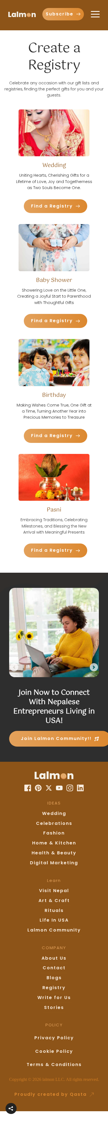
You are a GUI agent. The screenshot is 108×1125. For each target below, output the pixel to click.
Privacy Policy (54, 1038)
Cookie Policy (54, 1051)
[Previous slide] (14, 667)
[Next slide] (94, 667)
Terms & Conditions (54, 1064)
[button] (95, 14)
